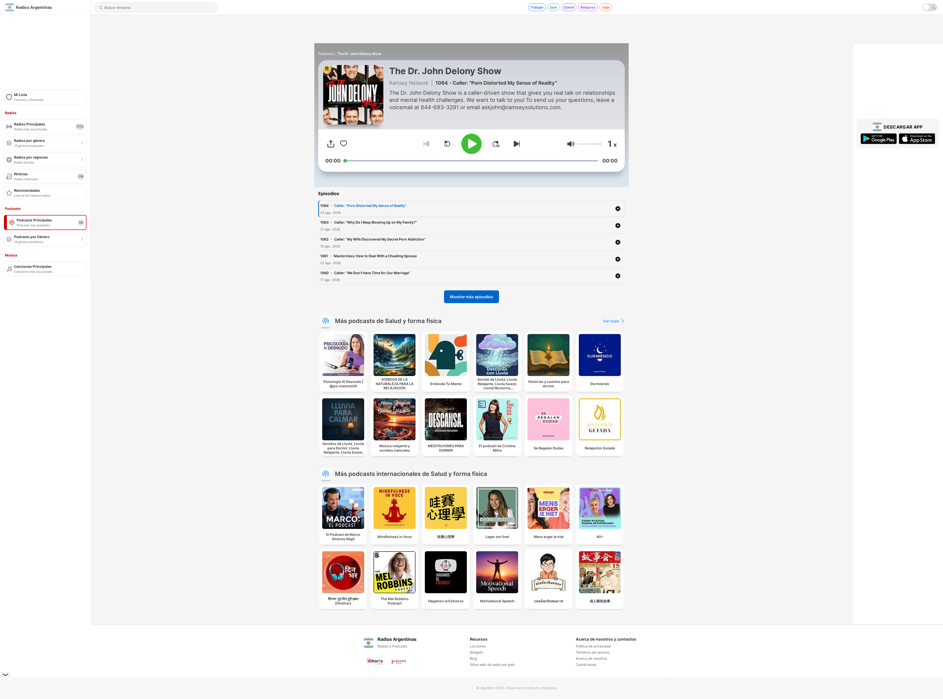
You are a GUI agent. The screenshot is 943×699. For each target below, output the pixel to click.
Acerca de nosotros (591, 658)
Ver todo (611, 321)
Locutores (478, 646)
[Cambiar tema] (929, 7)
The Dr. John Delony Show (359, 54)
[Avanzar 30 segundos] (496, 143)
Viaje (606, 7)
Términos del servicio (593, 652)
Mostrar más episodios (471, 296)
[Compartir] (330, 143)
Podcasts (325, 54)
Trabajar (536, 7)
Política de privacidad (593, 646)
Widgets (476, 652)
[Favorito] (343, 143)
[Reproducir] (471, 144)
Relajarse (588, 7)
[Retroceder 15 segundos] (447, 143)
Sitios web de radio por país (492, 664)
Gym (553, 7)
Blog (473, 658)
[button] (570, 144)
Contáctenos (586, 664)
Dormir (569, 7)
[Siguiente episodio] (515, 143)
